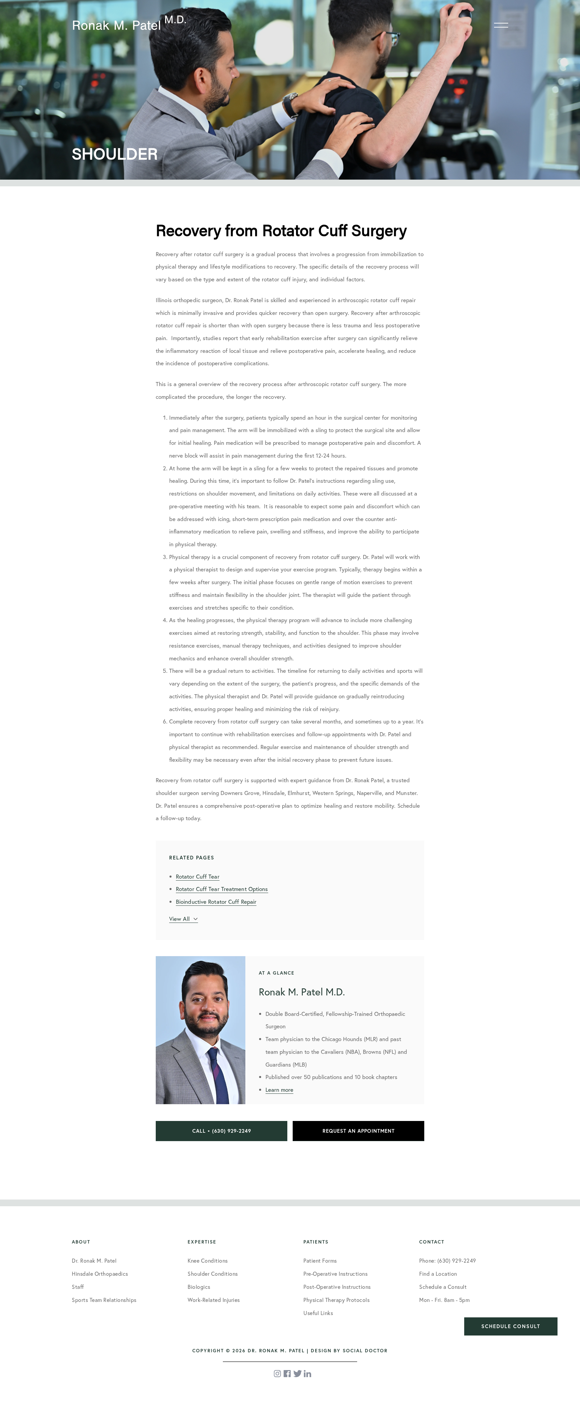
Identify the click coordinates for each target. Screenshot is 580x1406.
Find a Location (438, 1273)
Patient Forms (320, 1260)
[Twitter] (297, 1373)
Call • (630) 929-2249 (221, 1131)
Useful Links (318, 1312)
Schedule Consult (510, 1326)
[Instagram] (278, 1373)
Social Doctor (365, 1351)
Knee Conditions (208, 1260)
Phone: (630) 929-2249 (447, 1260)
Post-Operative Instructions (337, 1286)
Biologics (199, 1286)
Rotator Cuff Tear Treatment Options (222, 889)
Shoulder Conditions (213, 1273)
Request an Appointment (359, 1131)
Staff (78, 1286)
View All (179, 919)
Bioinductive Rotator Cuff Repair (216, 901)
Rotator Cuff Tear (198, 876)
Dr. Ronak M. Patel (94, 1260)
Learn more (279, 1089)
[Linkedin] (307, 1373)
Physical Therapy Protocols (336, 1299)
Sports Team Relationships (104, 1299)
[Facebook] (288, 1373)
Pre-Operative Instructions (335, 1273)
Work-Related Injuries (214, 1299)
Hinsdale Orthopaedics (100, 1273)
